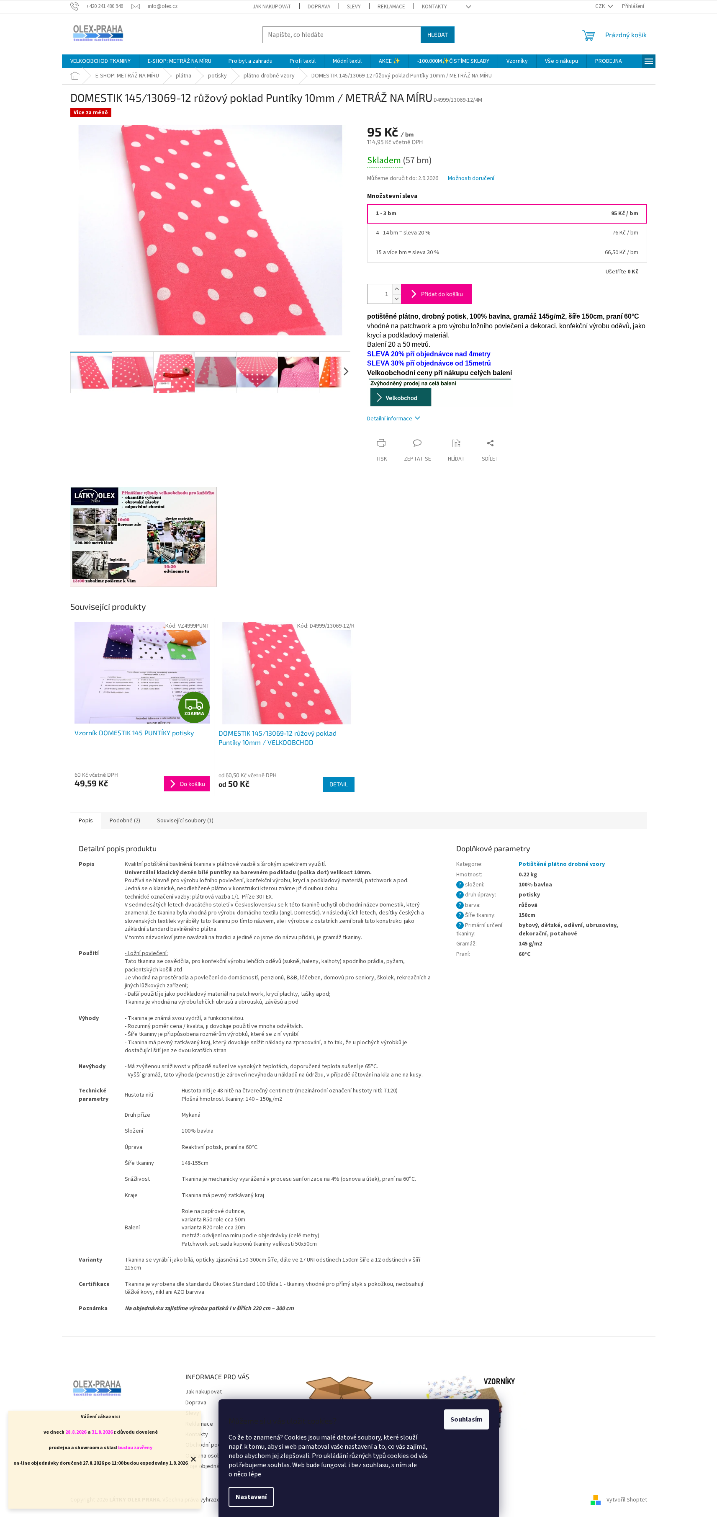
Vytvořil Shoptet (626, 1500)
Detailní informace (389, 419)
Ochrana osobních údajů (215, 1456)
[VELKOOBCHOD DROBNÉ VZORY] (440, 391)
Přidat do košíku (442, 293)
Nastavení (251, 1497)
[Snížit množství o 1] (397, 299)
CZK (600, 6)
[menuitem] (100, 61)
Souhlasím (466, 1419)
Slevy (354, 6)
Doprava (319, 6)
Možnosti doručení (471, 179)
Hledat (437, 34)
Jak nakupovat (272, 6)
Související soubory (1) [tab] (185, 820)
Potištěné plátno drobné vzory (562, 864)
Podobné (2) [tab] (125, 820)
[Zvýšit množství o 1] (397, 289)
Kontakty (434, 6)
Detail (338, 784)
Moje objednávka (206, 1466)
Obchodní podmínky (210, 1445)
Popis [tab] (86, 820)
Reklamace (391, 6)
